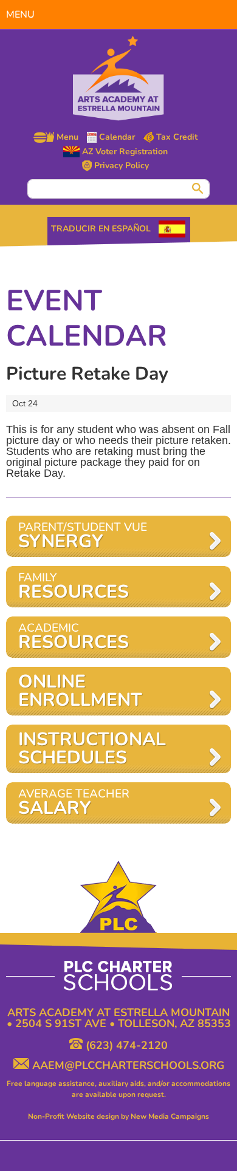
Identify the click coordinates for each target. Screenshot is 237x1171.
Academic (73, 637)
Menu (66, 137)
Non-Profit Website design (73, 1116)
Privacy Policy (120, 165)
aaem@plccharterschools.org (126, 1063)
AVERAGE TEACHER (73, 803)
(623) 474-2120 (125, 1043)
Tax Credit (175, 137)
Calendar (116, 137)
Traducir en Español (101, 228)
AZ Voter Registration (124, 151)
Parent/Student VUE (82, 536)
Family (73, 587)
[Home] (118, 78)
